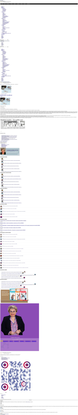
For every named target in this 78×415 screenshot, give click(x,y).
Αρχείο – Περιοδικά (5, 32)
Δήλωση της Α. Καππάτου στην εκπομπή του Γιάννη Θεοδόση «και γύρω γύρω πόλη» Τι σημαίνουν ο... (11, 171)
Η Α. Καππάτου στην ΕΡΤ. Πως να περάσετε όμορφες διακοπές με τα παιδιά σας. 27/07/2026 (9, 253)
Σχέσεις (3, 25)
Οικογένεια (2, 395)
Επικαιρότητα (4, 11)
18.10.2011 (1, 96)
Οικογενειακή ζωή (4, 9)
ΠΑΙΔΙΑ (2, 54)
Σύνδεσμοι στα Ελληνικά (3, 357)
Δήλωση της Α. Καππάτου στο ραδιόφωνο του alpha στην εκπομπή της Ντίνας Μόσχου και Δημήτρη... (11, 194)
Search (1, 39)
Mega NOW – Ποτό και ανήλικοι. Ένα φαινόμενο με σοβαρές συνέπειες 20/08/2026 (10, 227)
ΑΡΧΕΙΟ (2, 74)
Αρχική (2, 6)
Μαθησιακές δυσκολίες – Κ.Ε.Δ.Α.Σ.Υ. (5, 144)
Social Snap (4, 414)
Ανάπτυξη (4, 12)
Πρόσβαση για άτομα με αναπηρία (4, 359)
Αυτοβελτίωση (4, 26)
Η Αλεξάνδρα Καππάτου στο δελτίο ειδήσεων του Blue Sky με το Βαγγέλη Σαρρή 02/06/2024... (10, 160)
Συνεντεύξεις (3, 84)
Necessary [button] (1, 407)
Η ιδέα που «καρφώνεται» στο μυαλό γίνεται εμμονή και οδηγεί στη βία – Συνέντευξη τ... (10, 181)
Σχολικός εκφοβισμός (5, 15)
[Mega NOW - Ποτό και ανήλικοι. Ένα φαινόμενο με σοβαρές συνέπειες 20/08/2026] (21, 276)
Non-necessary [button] (1, 410)
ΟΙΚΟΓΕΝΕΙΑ (2, 50)
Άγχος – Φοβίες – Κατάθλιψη (5, 16)
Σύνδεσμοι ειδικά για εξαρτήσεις (4, 358)
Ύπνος (3, 55)
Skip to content (1, 0)
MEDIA (2, 72)
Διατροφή (4, 13)
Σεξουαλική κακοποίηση (5, 23)
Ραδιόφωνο (4, 73)
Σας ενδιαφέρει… (4, 17)
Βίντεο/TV (4, 30)
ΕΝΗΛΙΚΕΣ (2, 67)
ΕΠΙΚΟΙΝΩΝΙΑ (3, 76)
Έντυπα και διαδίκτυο (5, 31)
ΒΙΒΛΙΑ (2, 7)
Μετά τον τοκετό (4, 51)
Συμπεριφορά (4, 14)
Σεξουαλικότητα (4, 62)
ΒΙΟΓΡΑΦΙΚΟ (2, 49)
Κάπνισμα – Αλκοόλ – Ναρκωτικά (6, 21)
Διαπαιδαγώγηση (4, 56)
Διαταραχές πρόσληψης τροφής (6, 65)
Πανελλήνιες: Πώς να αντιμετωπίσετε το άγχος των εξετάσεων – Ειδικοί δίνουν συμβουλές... (10, 168)
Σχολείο (3, 19)
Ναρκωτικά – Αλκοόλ (3, 146)
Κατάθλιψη (4, 28)
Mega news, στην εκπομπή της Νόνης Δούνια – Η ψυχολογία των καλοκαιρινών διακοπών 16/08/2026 (11, 287)
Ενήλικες (2, 397)
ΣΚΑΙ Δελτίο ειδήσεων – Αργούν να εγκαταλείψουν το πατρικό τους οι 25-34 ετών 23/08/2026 (9, 208)
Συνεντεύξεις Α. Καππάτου (7, 84)
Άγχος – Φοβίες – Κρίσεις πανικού (6, 27)
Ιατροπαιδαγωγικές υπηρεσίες (4, 145)
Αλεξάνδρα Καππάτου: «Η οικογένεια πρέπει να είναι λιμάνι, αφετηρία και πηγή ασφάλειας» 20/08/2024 (13, 220)
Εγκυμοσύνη (4, 8)
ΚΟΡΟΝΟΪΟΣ (2, 34)
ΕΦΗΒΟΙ (2, 18)
